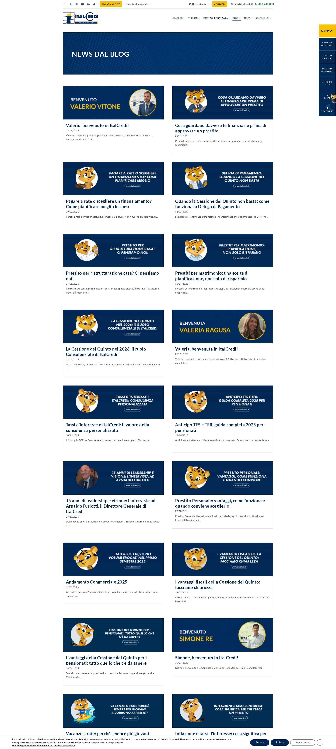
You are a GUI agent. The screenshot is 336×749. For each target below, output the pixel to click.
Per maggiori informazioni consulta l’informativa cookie (43, 745)
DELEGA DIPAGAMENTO (327, 70)
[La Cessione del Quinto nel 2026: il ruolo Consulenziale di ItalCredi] (113, 326)
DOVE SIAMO (327, 111)
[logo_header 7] (80, 13)
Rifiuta (280, 742)
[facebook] (64, 4)
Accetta (259, 742)
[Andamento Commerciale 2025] (113, 559)
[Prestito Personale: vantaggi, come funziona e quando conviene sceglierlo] (222, 478)
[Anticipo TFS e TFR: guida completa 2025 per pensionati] (222, 402)
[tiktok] (94, 4)
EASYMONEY (327, 31)
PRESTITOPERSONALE (327, 56)
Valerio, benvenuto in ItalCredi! (97, 125)
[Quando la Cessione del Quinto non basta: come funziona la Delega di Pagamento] (222, 178)
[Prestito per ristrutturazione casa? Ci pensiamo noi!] (113, 250)
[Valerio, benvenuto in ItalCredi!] (113, 102)
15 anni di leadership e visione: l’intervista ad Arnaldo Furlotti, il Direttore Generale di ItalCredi (111, 506)
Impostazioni (303, 742)
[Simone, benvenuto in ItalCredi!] (222, 635)
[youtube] (82, 4)
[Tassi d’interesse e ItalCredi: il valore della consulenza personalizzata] (113, 402)
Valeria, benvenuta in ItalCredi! (206, 348)
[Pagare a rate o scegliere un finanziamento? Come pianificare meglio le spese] (113, 178)
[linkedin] (88, 4)
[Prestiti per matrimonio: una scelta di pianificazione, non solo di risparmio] (222, 250)
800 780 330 (266, 4)
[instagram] (76, 4)
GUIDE (327, 98)
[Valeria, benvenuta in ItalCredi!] (222, 326)
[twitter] (70, 3)
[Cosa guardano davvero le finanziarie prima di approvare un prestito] (222, 102)
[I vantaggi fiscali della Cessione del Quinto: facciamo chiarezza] (222, 559)
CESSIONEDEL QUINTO (327, 43)
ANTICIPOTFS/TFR (327, 83)
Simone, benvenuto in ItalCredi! (207, 657)
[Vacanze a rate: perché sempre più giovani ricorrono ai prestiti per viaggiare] (113, 711)
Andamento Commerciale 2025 (96, 581)
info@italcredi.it (243, 4)
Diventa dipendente (136, 4)
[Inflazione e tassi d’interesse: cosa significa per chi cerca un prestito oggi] (222, 711)
